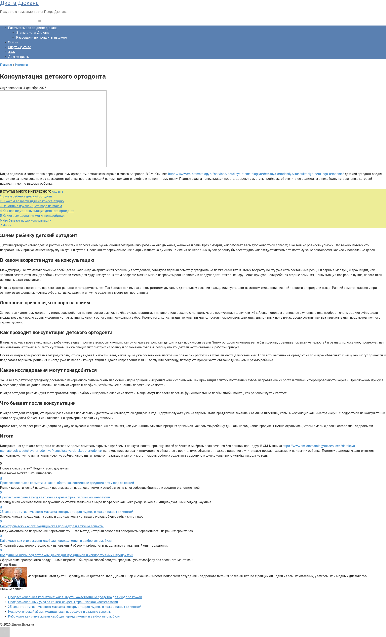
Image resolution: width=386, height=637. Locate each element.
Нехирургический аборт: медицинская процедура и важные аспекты (52, 526)
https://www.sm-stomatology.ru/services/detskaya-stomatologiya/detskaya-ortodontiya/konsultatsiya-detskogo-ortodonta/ (256, 174)
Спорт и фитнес (19, 47)
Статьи (13, 42)
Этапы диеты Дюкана (32, 33)
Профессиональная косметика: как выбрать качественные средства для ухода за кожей (67, 483)
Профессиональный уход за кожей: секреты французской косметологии (55, 497)
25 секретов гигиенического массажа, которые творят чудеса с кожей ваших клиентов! (66, 512)
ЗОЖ (11, 52)
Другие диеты (19, 57)
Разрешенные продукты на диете (41, 37)
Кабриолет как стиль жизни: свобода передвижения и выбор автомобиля (56, 541)
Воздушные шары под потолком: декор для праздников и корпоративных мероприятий (66, 555)
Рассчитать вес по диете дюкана (32, 28)
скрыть (57, 191)
